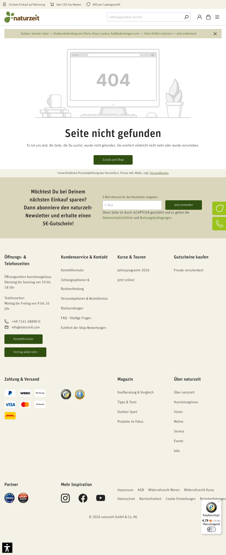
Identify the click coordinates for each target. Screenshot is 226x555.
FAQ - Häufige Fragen (76, 318)
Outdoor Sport (127, 412)
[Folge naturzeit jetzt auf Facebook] (83, 500)
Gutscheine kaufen (191, 257)
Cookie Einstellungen (181, 499)
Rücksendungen (72, 308)
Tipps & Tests (127, 402)
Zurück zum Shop (113, 159)
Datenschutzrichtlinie (118, 218)
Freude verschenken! (188, 270)
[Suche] (186, 17)
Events (178, 441)
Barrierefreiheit (150, 499)
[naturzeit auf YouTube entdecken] (100, 500)
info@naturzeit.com (26, 327)
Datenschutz (126, 499)
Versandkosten (159, 173)
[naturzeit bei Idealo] (9, 497)
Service (179, 431)
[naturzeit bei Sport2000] (23, 497)
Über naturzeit (187, 379)
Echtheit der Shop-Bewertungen (83, 328)
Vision (178, 412)
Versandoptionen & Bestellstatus (84, 298)
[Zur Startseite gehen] (22, 17)
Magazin (125, 379)
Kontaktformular (23, 339)
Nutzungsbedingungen (155, 218)
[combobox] (144, 17)
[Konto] (199, 17)
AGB (141, 490)
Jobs (177, 451)
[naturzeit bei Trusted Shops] (66, 394)
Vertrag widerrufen (25, 352)
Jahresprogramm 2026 (133, 270)
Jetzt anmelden (183, 204)
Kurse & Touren (131, 257)
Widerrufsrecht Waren (164, 490)
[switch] (211, 529)
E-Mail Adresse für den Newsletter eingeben (130, 197)
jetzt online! (125, 280)
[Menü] (217, 17)
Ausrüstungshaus (186, 402)
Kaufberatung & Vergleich (135, 392)
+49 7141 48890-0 (26, 321)
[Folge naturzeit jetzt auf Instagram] (65, 500)
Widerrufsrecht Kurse (199, 490)
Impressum (125, 490)
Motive (178, 421)
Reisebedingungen (213, 499)
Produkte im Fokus (130, 421)
